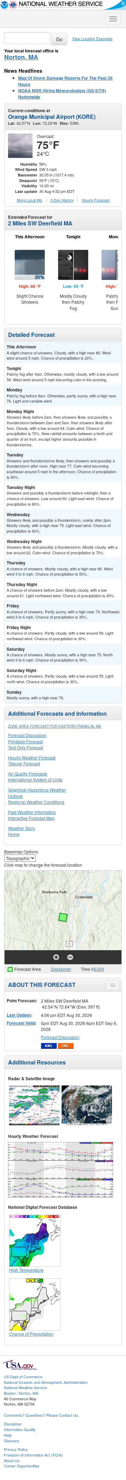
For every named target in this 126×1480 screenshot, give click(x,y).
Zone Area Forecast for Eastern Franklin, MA (54, 726)
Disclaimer (61, 969)
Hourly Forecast (96, 200)
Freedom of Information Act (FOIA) (33, 1455)
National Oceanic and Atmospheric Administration (46, 1382)
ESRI (99, 969)
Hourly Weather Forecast (31, 757)
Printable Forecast (25, 741)
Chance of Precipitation (31, 1334)
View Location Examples (92, 38)
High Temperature (26, 1270)
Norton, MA (21, 57)
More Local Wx (29, 200)
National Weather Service (25, 1387)
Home (14, 834)
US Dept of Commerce (23, 1376)
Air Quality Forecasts (27, 774)
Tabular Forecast (24, 763)
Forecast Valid (21, 1023)
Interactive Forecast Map (31, 818)
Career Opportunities (22, 1465)
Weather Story (21, 828)
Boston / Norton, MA (21, 1393)
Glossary (12, 1440)
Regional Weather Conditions (36, 802)
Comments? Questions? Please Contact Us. (41, 1415)
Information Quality (20, 1429)
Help (8, 1435)
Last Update (19, 1015)
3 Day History (62, 200)
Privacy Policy (16, 1449)
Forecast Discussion (27, 735)
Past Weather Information (32, 812)
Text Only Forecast (25, 747)
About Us (12, 1460)
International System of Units (35, 779)
